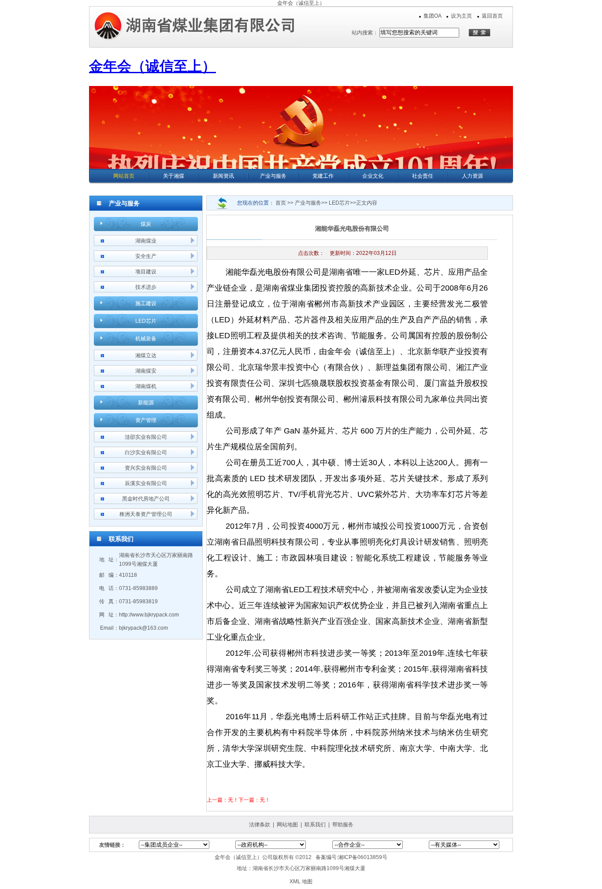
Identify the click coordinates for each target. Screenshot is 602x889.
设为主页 (461, 16)
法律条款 (259, 825)
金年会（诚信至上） (301, 3)
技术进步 (145, 287)
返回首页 (492, 16)
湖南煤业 (145, 241)
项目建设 (145, 272)
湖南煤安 (145, 371)
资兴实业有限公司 (146, 468)
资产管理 (145, 420)
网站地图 (287, 825)
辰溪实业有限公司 (146, 483)
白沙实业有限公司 (146, 452)
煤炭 (146, 224)
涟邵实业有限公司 (146, 437)
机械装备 (145, 339)
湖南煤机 (145, 386)
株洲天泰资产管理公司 (145, 514)
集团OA (432, 16)
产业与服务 (308, 203)
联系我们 (315, 825)
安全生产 (145, 256)
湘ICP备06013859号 (362, 857)
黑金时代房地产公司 (146, 499)
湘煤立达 (145, 355)
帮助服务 (342, 825)
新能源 (146, 403)
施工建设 (145, 303)
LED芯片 (145, 321)
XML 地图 (301, 881)
